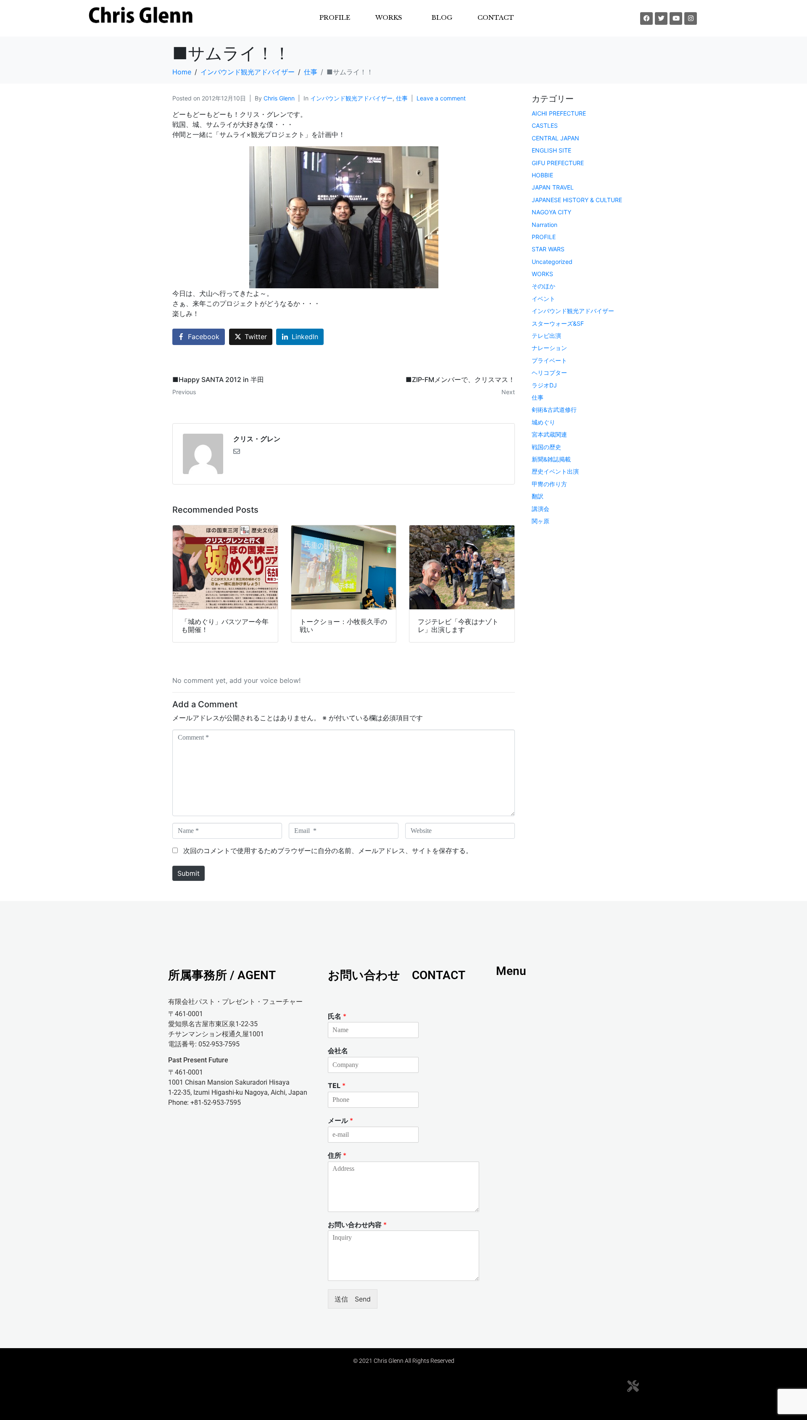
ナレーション (549, 347)
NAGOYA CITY (551, 212)
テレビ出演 (546, 335)
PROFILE (334, 17)
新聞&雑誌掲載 (551, 459)
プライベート (549, 360)
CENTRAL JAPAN (555, 138)
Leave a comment (441, 98)
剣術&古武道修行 (554, 409)
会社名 (338, 1050)
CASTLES (545, 125)
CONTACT (495, 17)
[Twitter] (661, 18)
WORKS (542, 273)
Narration (544, 224)
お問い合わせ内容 (357, 1224)
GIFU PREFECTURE (558, 162)
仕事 (402, 98)
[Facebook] (646, 18)
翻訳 (537, 496)
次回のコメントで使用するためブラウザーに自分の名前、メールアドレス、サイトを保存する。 (327, 850)
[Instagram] (690, 18)
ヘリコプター (549, 372)
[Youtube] (676, 18)
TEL (336, 1085)
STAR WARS (548, 249)
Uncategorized (552, 261)
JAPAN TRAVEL (553, 187)
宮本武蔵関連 (549, 434)
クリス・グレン (256, 439)
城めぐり (543, 422)
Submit (188, 873)
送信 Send (353, 1299)
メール (340, 1120)
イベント (543, 298)
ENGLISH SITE (551, 150)
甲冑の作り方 (549, 483)
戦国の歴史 (546, 447)
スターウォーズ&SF (558, 323)
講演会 (540, 508)
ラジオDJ (544, 385)
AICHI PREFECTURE (559, 113)
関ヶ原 (540, 520)
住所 (337, 1155)
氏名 (337, 1016)
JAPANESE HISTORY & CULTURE (577, 199)
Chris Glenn (279, 98)
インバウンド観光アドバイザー (351, 98)
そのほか (543, 286)
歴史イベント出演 (555, 471)
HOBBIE (542, 175)
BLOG (442, 17)
